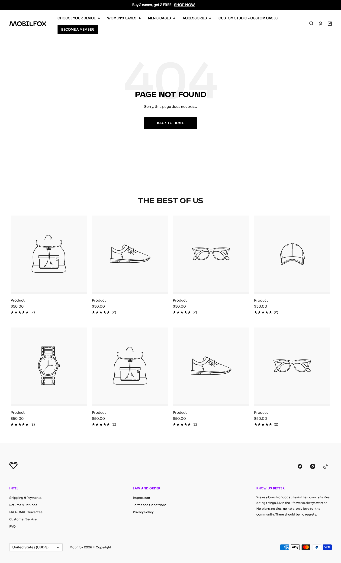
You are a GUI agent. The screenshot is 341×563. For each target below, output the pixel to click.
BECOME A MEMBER (77, 29)
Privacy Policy (143, 512)
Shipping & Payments (25, 497)
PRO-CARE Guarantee (25, 512)
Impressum (141, 497)
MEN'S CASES (159, 18)
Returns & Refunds (23, 504)
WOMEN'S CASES (121, 18)
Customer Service (23, 519)
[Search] (311, 23)
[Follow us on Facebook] (299, 466)
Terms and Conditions (149, 504)
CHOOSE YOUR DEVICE (77, 18)
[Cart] (330, 23)
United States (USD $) (30, 547)
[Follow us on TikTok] (325, 466)
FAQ (12, 526)
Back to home (170, 123)
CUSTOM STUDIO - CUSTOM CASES (248, 18)
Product (18, 300)
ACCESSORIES (195, 18)
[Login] (320, 23)
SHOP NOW (184, 5)
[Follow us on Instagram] (312, 466)
